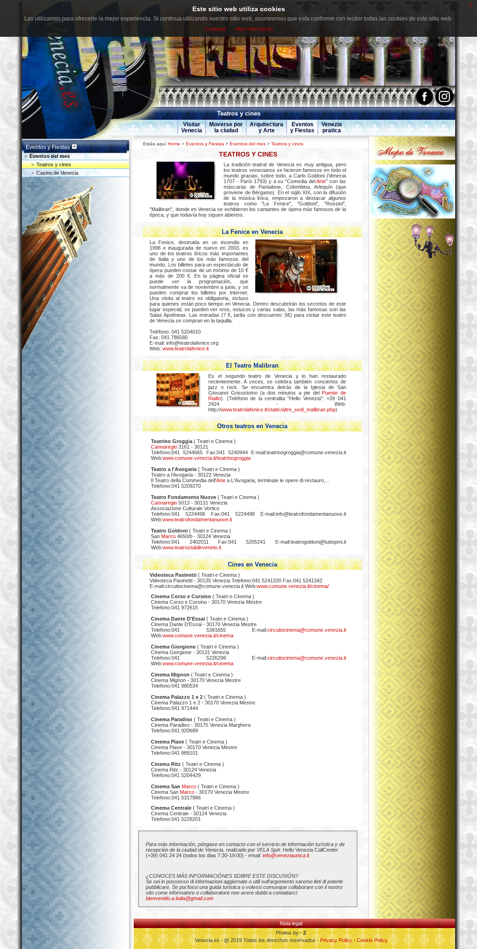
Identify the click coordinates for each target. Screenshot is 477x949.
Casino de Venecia (57, 173)
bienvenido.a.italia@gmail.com (179, 898)
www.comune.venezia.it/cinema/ (293, 586)
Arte (321, 181)
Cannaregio (164, 447)
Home (174, 143)
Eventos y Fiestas (205, 143)
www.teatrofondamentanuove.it (197, 519)
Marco (168, 536)
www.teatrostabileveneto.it (192, 547)
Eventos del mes (248, 143)
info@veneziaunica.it (286, 855)
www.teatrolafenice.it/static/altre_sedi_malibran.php (278, 409)
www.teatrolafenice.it (186, 348)
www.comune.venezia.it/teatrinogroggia (207, 458)
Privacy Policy (336, 940)
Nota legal (291, 923)
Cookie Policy (372, 940)
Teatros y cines (287, 143)
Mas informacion (254, 29)
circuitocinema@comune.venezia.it (306, 630)
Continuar (215, 29)
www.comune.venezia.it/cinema (198, 635)
